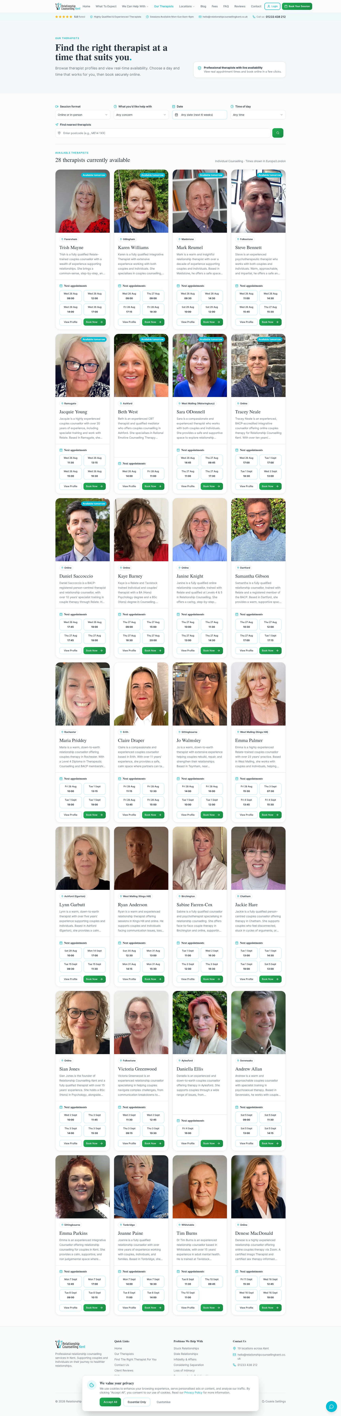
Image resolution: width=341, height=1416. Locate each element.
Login (275, 6)
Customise (163, 1402)
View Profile (70, 321)
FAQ (226, 6)
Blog (203, 6)
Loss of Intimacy (184, 1370)
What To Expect (106, 6)
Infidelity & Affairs (185, 1359)
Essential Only (137, 1402)
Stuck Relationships (186, 1348)
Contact (256, 6)
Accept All (110, 1402)
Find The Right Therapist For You (135, 1359)
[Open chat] (331, 1406)
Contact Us (121, 1364)
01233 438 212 (247, 1364)
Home (86, 6)
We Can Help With (133, 6)
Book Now (91, 321)
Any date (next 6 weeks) (197, 114)
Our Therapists (164, 6)
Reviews (239, 6)
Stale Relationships (186, 1353)
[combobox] (83, 115)
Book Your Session (299, 6)
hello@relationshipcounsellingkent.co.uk (262, 1356)
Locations (185, 6)
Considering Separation (189, 1364)
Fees (215, 6)
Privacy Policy (193, 1392)
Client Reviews (123, 1370)
